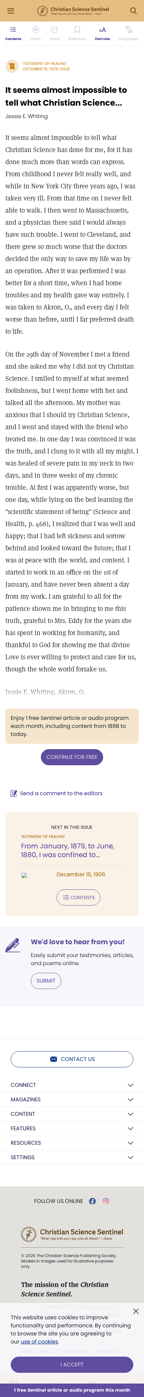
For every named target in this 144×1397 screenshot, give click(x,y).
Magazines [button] (26, 1099)
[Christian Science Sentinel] (73, 11)
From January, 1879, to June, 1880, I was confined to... (67, 850)
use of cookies (39, 1342)
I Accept (72, 1364)
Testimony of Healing (44, 63)
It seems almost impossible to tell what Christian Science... (66, 96)
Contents (82, 897)
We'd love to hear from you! (78, 942)
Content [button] (23, 1114)
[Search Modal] (133, 11)
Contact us (78, 1059)
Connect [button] (23, 1085)
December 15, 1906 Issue (46, 69)
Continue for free (72, 757)
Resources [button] (26, 1143)
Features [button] (23, 1128)
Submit (46, 981)
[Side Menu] (11, 11)
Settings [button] (22, 1157)
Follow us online (58, 1201)
